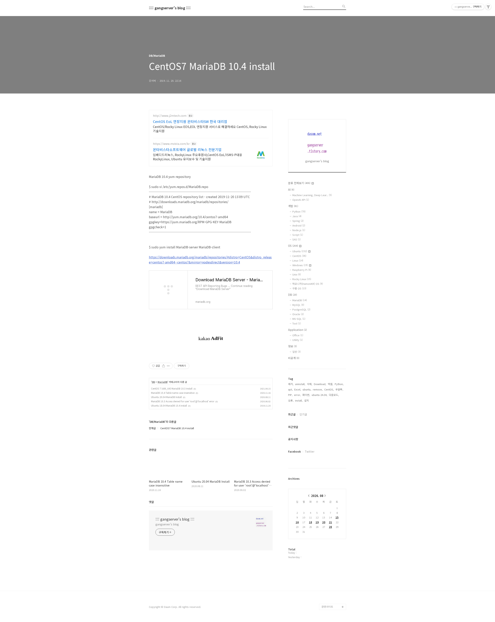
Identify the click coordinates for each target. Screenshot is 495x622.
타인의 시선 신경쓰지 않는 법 (333, 591)
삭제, (309, 384)
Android (298, 225)
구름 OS (299, 288)
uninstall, (300, 384)
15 (337, 517)
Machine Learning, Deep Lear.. (312, 195)
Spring (298, 221)
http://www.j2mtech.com (169, 115)
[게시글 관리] (168, 366)
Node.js (298, 230)
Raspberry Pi (301, 270)
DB (153, 381)
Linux (297, 260)
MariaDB (162, 381)
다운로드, (334, 395)
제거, (291, 384)
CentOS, (329, 389)
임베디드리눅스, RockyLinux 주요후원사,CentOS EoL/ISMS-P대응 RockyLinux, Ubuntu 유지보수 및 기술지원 (197, 156)
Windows (300, 265)
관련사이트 (327, 606)
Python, (339, 384)
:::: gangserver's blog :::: (170, 8)
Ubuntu (299, 251)
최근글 (292, 414)
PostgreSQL (301, 309)
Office (297, 335)
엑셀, (330, 384)
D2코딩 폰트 (328, 551)
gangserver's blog (167, 524)
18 (310, 522)
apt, (290, 389)
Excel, (297, 389)
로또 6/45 (327, 569)
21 (330, 522)
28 (330, 527)
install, (299, 400)
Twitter (309, 451)
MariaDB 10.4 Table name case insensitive (173, 392)
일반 (296, 351)
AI (291, 189)
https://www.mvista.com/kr (171, 143)
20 (323, 522)
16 (297, 522)
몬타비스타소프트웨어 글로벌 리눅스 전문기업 (187, 149)
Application (297, 330)
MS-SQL (298, 319)
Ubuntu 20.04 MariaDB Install (166, 397)
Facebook (294, 451)
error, (297, 395)
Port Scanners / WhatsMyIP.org (331, 579)
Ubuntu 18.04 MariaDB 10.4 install (169, 405)
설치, (307, 400)
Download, (320, 384)
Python (299, 211)
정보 (292, 346)
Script (297, 235)
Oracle (298, 314)
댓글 (151, 502)
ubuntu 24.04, (319, 395)
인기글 (303, 414)
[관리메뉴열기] (488, 7)
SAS (296, 239)
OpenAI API (300, 200)
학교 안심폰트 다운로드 (333, 560)
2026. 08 (317, 496)
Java (296, 216)
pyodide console (331, 600)
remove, (318, 389)
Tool (296, 323)
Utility (297, 340)
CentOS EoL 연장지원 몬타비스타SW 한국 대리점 (190, 121)
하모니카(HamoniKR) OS (307, 284)
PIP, (290, 395)
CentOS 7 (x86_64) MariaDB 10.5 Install (171, 388)
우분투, (339, 389)
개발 (293, 206)
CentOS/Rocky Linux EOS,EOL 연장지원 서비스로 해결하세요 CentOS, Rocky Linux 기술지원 (210, 128)
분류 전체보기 (299, 183)
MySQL (298, 305)
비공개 (293, 358)
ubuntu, (307, 389)
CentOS (299, 256)
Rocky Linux (301, 279)
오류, (291, 400)
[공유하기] (163, 366)
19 (317, 522)
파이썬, (306, 395)
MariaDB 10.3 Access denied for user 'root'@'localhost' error (182, 401)
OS (293, 246)
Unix (296, 274)
